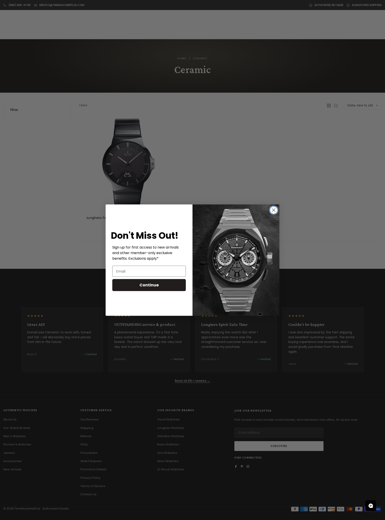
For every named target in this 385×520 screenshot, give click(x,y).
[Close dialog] (274, 210)
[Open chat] (370, 505)
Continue (149, 285)
